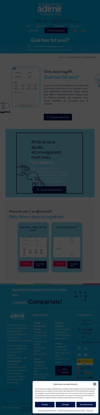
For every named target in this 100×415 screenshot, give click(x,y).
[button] (95, 384)
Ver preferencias (86, 404)
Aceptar (45, 404)
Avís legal (89, 410)
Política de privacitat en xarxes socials (71, 410)
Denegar (65, 404)
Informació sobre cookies (47, 410)
